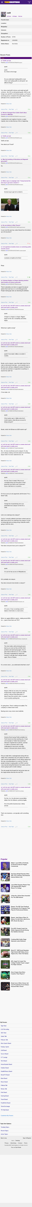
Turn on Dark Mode (16, 1147)
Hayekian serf (21, 601)
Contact (20, 1143)
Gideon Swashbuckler (23, 638)
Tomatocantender (22, 116)
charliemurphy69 (22, 250)
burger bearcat (22, 227)
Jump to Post (4, 109)
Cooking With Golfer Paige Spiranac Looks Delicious (18, 940)
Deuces (20, 163)
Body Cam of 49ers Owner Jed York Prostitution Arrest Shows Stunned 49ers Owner (20, 984)
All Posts (9, 16)
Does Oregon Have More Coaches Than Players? (18, 973)
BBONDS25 (21, 346)
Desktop (18, 1140)
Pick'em (20, 16)
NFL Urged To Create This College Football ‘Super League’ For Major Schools (20, 962)
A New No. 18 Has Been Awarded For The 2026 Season (20, 896)
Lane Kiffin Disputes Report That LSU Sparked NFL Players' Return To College (20, 886)
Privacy (6, 1143)
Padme (20, 284)
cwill (7, 62)
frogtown (20, 62)
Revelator (21, 184)
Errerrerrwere (21, 309)
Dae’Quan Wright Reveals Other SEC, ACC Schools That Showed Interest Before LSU (20, 875)
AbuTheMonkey (22, 683)
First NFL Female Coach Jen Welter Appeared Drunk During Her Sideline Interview (20, 930)
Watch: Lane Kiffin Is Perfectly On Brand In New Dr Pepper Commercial (19, 864)
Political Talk (8, 103)
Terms (25, 1143)
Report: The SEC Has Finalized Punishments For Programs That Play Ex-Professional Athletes (20, 908)
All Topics (14, 16)
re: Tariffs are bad (6, 60)
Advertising (13, 1143)
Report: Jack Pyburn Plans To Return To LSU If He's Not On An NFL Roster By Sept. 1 (20, 919)
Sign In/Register (27, 1138)
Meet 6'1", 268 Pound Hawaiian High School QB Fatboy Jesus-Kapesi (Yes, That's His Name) (20, 952)
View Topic (11, 109)
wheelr (20, 137)
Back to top (4, 1138)
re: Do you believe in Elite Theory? (10, 225)
